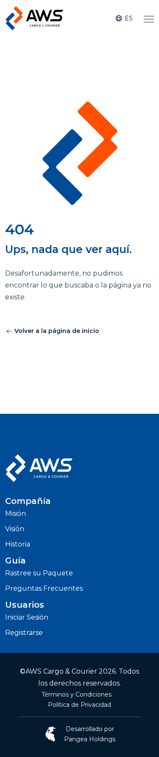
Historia (17, 544)
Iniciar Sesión (26, 617)
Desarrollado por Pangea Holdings (89, 734)
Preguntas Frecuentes (44, 588)
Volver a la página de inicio (56, 331)
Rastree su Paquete (39, 573)
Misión (15, 513)
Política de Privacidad (79, 705)
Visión (14, 529)
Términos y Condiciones (77, 694)
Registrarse (24, 633)
